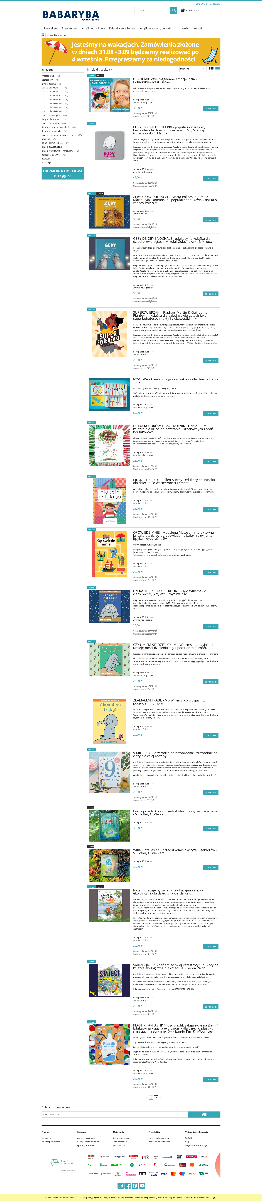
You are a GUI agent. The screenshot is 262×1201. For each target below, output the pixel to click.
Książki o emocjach (51, 131)
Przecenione (48, 75)
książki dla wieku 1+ (52, 87)
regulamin (46, 1138)
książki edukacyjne (51, 115)
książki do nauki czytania (54, 123)
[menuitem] (51, 28)
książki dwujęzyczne (52, 146)
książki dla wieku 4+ (52, 99)
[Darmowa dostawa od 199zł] (63, 173)
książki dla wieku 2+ (52, 91)
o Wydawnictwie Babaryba (196, 1145)
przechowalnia (119, 1145)
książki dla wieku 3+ (52, 95)
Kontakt (188, 1138)
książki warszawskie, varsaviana (58, 150)
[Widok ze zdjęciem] (211, 69)
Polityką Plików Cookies (113, 1197)
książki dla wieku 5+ (52, 103)
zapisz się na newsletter (159, 1141)
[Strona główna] (72, 14)
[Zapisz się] (204, 1114)
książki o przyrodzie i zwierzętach (58, 135)
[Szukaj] (173, 10)
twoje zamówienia (121, 1138)
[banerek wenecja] (131, 51)
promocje (46, 162)
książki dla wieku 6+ (52, 107)
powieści (46, 138)
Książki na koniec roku (159, 1138)
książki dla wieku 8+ (52, 111)
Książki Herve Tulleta (52, 142)
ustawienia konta (121, 1141)
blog (187, 1141)
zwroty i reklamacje (86, 1138)
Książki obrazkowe (51, 119)
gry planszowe (49, 83)
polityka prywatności (51, 1141)
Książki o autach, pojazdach (55, 127)
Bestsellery (47, 79)
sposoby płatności (85, 1145)
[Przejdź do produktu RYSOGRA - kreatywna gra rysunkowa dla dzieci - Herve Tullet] (109, 394)
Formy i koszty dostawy (88, 1141)
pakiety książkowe (51, 154)
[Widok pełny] (217, 69)
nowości (46, 158)
